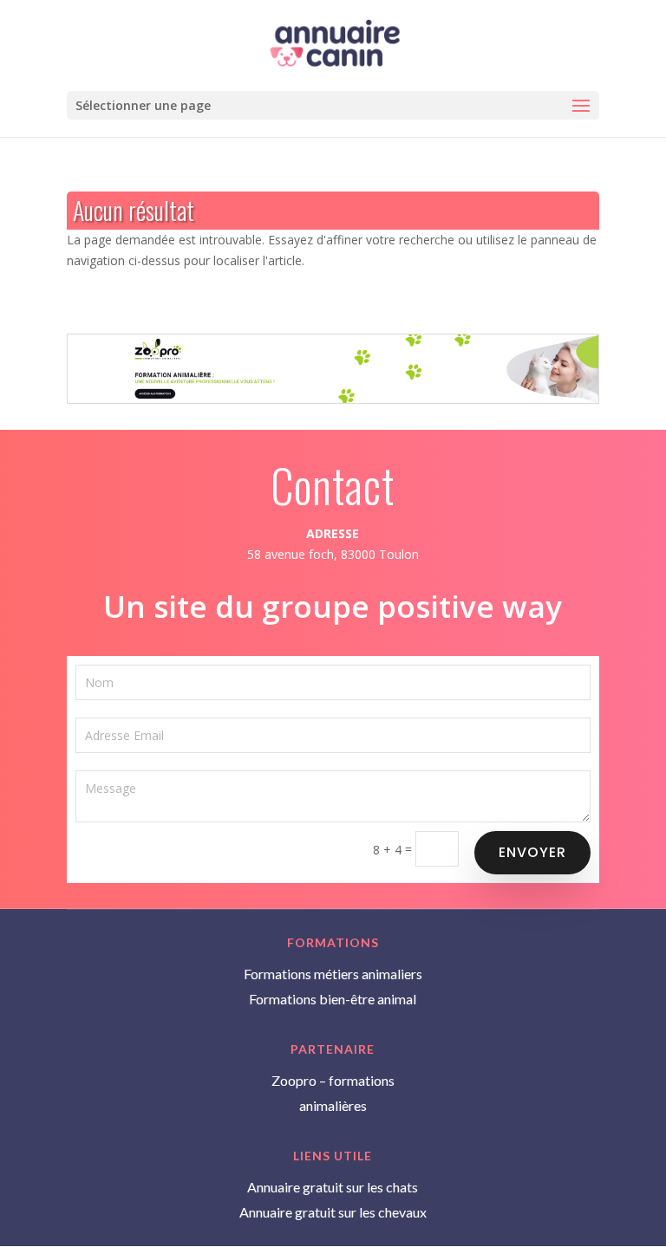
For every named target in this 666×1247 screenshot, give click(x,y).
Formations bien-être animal (332, 998)
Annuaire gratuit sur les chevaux (333, 1212)
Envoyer (532, 852)
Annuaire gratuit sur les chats (332, 1187)
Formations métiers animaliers (333, 973)
